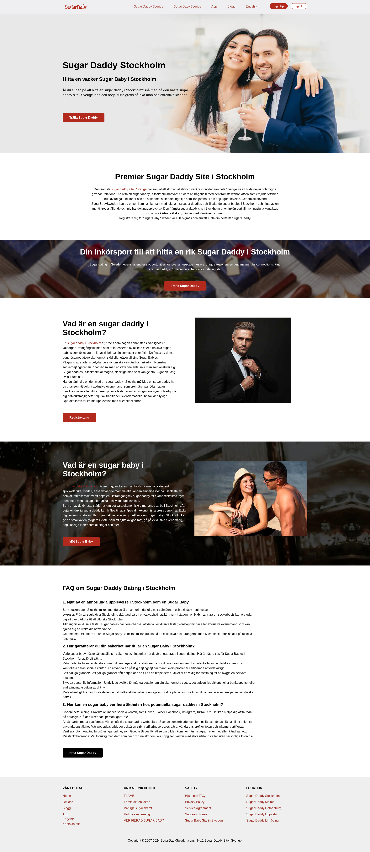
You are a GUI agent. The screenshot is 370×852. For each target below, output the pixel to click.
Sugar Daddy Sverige (148, 6)
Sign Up (279, 6)
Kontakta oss (71, 824)
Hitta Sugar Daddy (82, 752)
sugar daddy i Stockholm (84, 343)
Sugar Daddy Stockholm (263, 795)
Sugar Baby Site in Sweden (204, 820)
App (214, 6)
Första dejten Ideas (137, 802)
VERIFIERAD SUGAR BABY (144, 820)
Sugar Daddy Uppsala (261, 814)
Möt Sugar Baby (81, 541)
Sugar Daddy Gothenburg (263, 808)
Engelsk (251, 6)
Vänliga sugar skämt (138, 808)
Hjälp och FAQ (195, 795)
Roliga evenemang (137, 814)
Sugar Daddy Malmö (260, 802)
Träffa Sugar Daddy (83, 117)
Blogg (231, 6)
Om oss (68, 802)
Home (67, 795)
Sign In (299, 6)
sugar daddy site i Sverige (129, 189)
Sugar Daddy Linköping (262, 820)
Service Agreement (198, 808)
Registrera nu (79, 417)
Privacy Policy (194, 802)
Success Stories (196, 814)
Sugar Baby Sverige (187, 6)
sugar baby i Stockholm (83, 486)
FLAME (129, 795)
